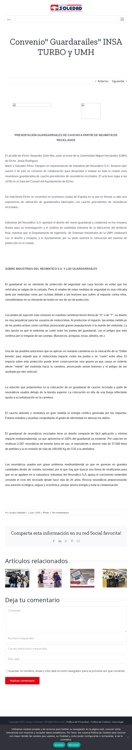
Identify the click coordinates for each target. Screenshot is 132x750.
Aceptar (59, 744)
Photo (46, 512)
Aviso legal (117, 721)
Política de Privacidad (78, 721)
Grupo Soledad (17, 512)
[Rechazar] (127, 737)
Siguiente (118, 81)
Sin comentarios (60, 512)
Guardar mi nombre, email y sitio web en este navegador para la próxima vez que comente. (67, 671)
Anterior (103, 81)
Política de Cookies (101, 721)
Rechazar (74, 744)
